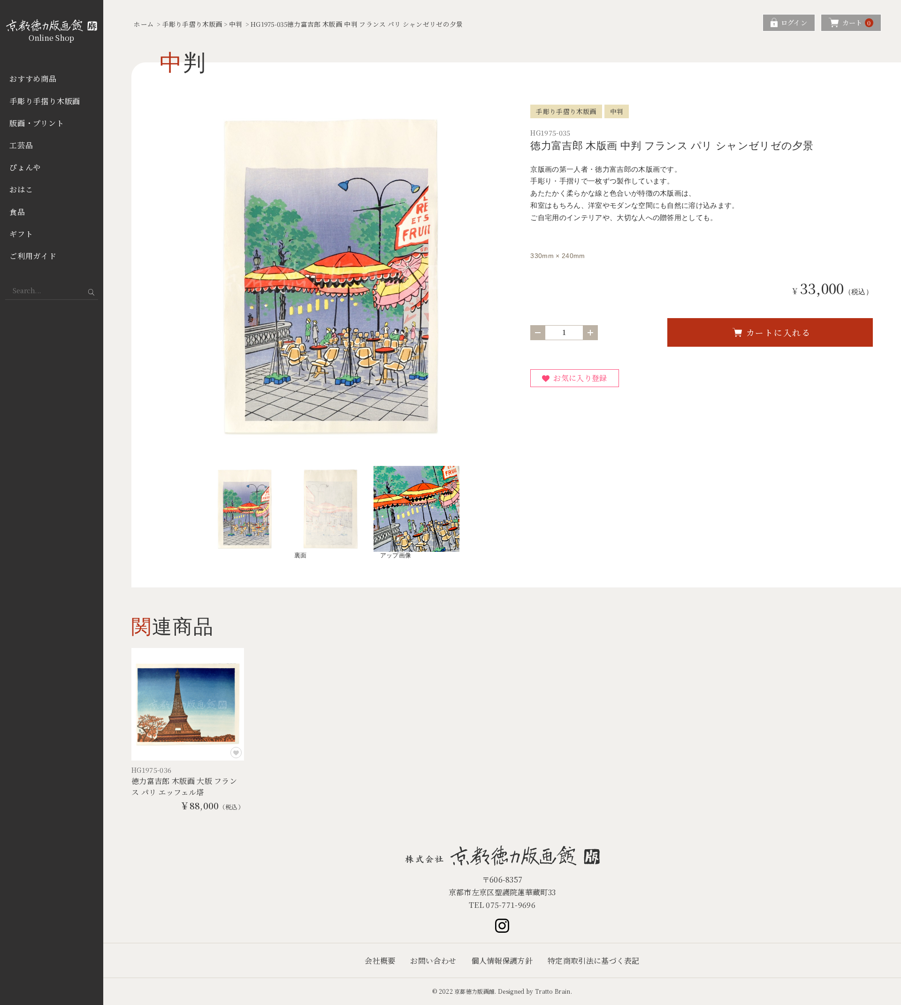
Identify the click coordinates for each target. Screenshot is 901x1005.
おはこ (21, 189)
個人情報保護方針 (502, 960)
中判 (236, 24)
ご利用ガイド (33, 256)
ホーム (144, 24)
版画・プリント (36, 123)
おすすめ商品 (33, 78)
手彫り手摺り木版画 (44, 101)
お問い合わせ (433, 960)
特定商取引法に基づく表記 (594, 960)
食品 (17, 211)
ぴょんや (25, 167)
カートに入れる (778, 332)
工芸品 (21, 145)
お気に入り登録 (580, 378)
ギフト (21, 233)
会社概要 (380, 960)
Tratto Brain (553, 991)
